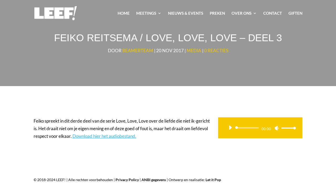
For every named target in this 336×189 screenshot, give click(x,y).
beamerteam (137, 50)
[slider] (287, 127)
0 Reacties (216, 50)
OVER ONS (241, 13)
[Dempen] (276, 128)
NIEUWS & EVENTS (185, 13)
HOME (124, 13)
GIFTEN (295, 13)
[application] (260, 127)
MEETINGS (146, 13)
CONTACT (272, 13)
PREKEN (217, 13)
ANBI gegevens (153, 179)
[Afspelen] (230, 127)
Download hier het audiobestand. (104, 136)
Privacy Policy (127, 179)
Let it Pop (213, 179)
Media (194, 50)
